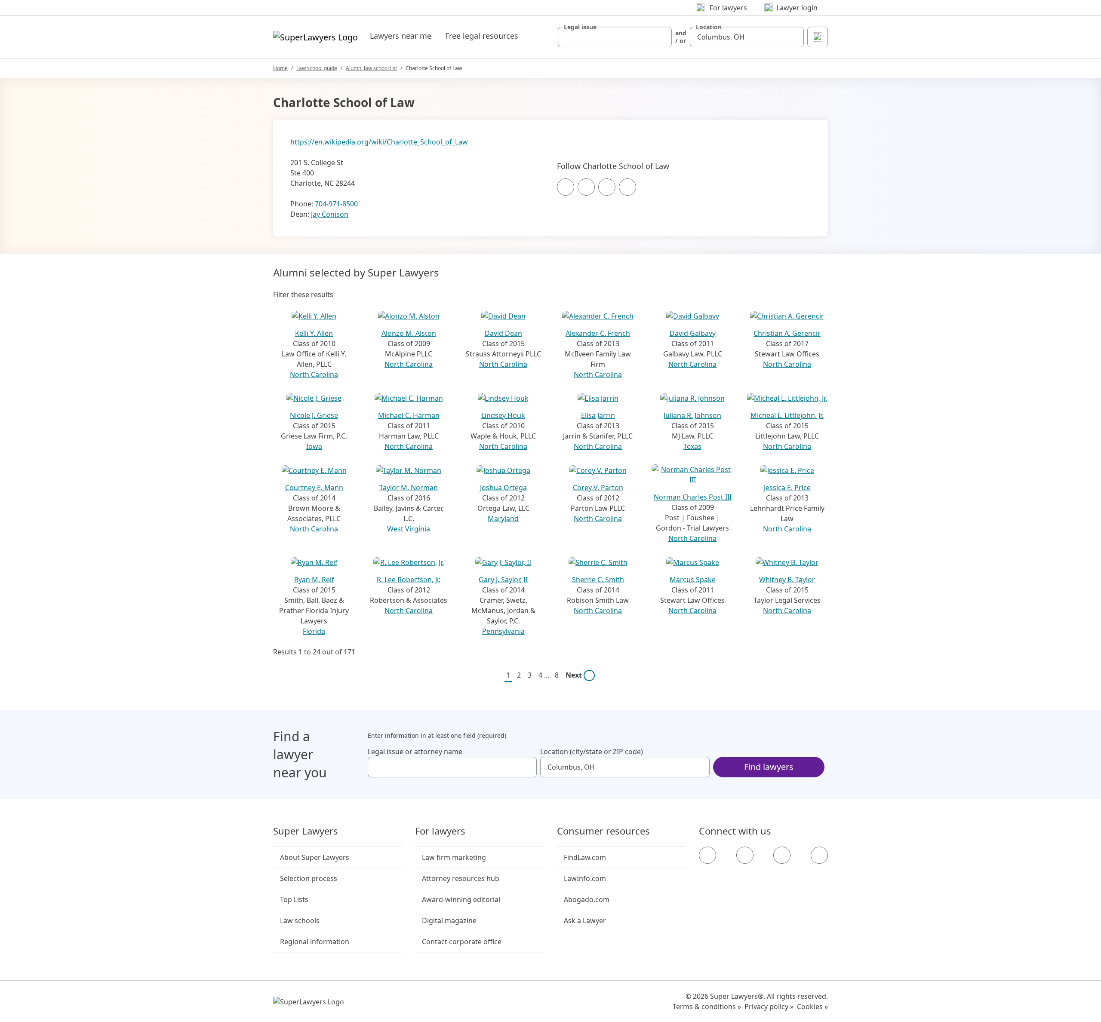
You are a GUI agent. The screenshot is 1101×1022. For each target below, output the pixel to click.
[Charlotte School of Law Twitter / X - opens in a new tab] (586, 187)
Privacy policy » (768, 1006)
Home (280, 68)
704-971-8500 (336, 204)
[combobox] (615, 37)
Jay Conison (329, 214)
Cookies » (812, 1006)
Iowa (314, 446)
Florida (314, 631)
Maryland (503, 518)
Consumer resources (603, 831)
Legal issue (580, 27)
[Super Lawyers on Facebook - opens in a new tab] (707, 855)
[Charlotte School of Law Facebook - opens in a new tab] (565, 187)
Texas (692, 446)
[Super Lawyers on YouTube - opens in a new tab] (781, 855)
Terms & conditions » (707, 1006)
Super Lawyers (305, 831)
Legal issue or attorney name (415, 751)
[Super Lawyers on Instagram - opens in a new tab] (744, 855)
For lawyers (440, 831)
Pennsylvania (503, 631)
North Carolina (314, 374)
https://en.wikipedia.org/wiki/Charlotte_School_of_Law (379, 142)
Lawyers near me (400, 36)
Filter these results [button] (303, 294)
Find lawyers (768, 767)
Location (709, 27)
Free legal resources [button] (481, 36)
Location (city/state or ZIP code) (591, 751)
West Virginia (408, 529)
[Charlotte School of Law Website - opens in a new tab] (627, 187)
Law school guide (316, 68)
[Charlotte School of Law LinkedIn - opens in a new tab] (606, 187)
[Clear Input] (661, 37)
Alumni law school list (371, 68)
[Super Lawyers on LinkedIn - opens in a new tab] (819, 855)
